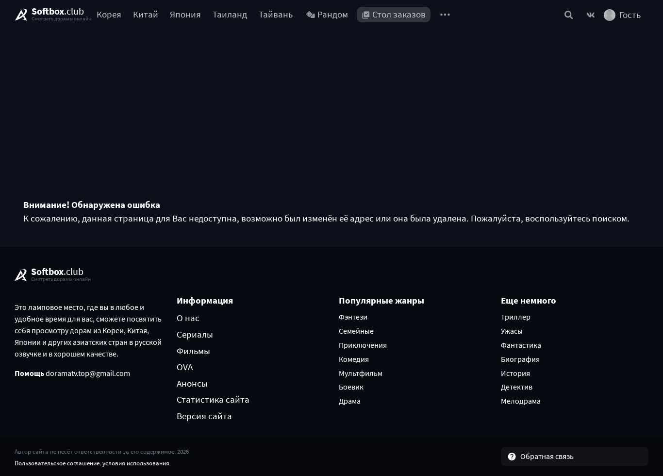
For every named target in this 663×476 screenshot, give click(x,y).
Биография (520, 359)
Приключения (363, 345)
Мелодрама (521, 401)
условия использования (135, 463)
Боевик (351, 386)
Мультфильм (360, 373)
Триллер (515, 317)
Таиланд (230, 14)
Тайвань (276, 14)
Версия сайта (204, 416)
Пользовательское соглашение (57, 463)
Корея (109, 14)
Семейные (356, 331)
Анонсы (192, 383)
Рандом (332, 14)
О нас (188, 317)
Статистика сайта (213, 399)
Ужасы (512, 331)
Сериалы (195, 334)
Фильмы (193, 351)
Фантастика (521, 345)
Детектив (516, 386)
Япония (185, 14)
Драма (350, 401)
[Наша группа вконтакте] (590, 14)
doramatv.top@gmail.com (88, 373)
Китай (145, 14)
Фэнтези (353, 317)
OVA (185, 367)
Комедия (354, 359)
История (515, 373)
